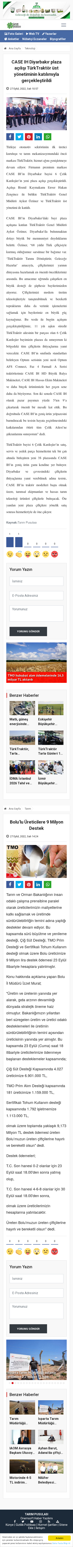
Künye (10, 1524)
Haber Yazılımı (43, 1518)
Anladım (59, 1538)
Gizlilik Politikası (26, 1524)
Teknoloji (30, 48)
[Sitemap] (57, 1521)
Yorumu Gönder (28, 631)
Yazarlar (51, 33)
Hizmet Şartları (47, 1524)
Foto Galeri (15, 33)
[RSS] (49, 1521)
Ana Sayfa (14, 48)
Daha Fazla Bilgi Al (61, 1543)
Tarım (28, 808)
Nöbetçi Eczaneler (34, 39)
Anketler (13, 39)
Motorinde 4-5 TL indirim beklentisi (20, 1482)
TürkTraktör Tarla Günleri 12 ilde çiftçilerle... (50, 753)
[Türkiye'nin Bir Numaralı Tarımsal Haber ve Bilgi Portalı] (14, 25)
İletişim (40, 1528)
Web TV (33, 33)
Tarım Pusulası (27, 522)
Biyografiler (58, 39)
